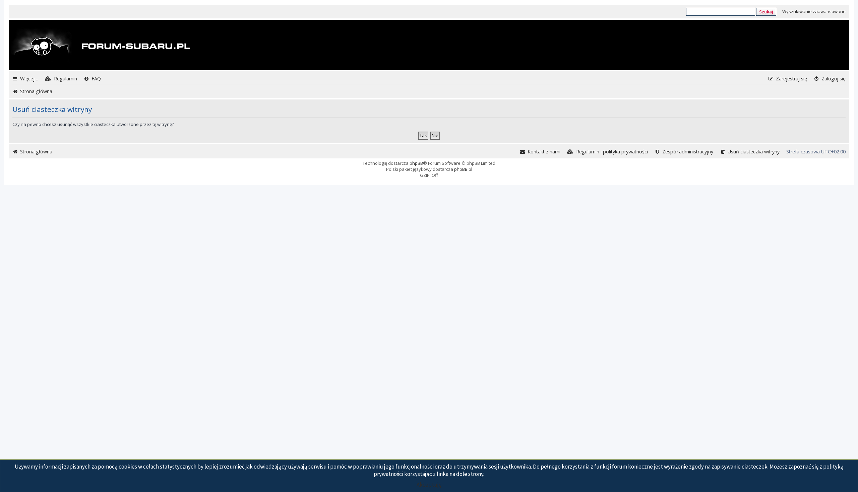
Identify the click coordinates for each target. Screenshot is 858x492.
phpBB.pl (463, 169)
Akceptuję (429, 484)
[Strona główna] (100, 45)
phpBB (416, 163)
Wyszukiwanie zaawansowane (814, 11)
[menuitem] (61, 78)
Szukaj (766, 12)
